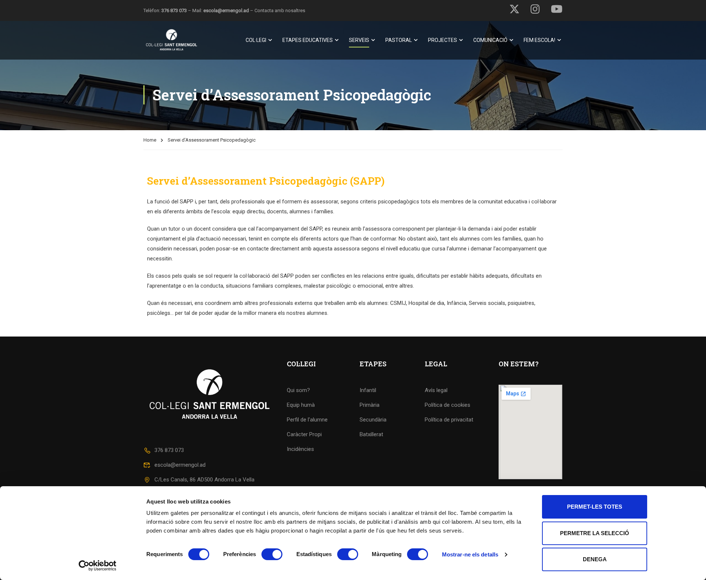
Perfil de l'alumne (307, 419)
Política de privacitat (449, 419)
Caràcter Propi (304, 434)
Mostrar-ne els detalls (470, 554)
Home (149, 140)
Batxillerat (371, 434)
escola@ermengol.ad (226, 10)
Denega (595, 559)
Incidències (300, 449)
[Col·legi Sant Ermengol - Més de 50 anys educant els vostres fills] (171, 40)
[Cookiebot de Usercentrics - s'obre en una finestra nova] (97, 565)
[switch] (271, 554)
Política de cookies (447, 405)
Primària (369, 405)
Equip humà (301, 405)
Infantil (368, 390)
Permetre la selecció (594, 533)
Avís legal (436, 390)
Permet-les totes (594, 507)
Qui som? (298, 390)
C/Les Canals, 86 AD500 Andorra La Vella (204, 479)
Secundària (373, 419)
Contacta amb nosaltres (279, 10)
